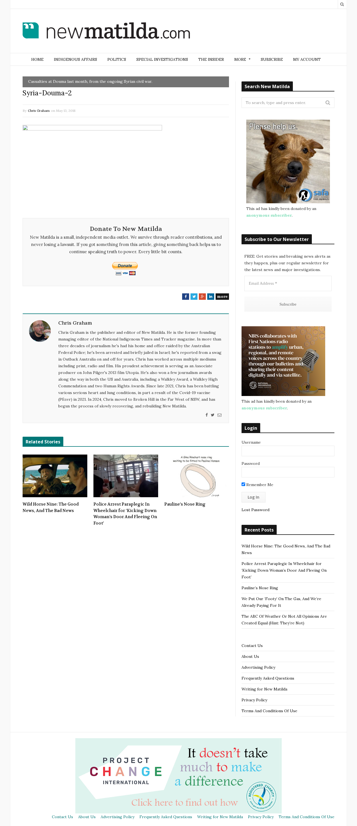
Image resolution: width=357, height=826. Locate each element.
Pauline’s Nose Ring (185, 504)
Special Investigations (162, 59)
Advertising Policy (258, 667)
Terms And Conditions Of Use (269, 710)
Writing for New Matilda (264, 689)
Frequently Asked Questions (268, 678)
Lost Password (255, 509)
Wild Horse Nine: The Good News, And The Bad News (51, 507)
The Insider (211, 59)
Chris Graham (39, 110)
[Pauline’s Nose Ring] (196, 476)
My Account (307, 59)
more (222, 296)
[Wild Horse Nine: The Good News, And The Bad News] (55, 476)
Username (251, 442)
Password (251, 463)
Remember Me (259, 484)
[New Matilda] (106, 31)
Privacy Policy (254, 699)
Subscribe (272, 59)
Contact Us (252, 645)
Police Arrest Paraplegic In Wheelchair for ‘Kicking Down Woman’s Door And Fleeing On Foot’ (125, 513)
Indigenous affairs (75, 59)
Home (37, 59)
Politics (116, 59)
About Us (250, 656)
